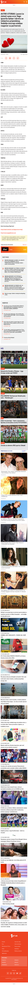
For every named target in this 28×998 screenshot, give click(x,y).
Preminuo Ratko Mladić (9, 337)
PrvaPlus (4, 960)
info (2, 418)
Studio (3, 948)
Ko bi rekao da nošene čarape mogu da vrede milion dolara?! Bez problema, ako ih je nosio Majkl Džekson (14, 323)
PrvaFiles (17, 964)
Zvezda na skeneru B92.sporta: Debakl (13, 445)
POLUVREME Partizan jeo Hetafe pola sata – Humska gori (13, 397)
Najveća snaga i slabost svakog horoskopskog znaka (15, 294)
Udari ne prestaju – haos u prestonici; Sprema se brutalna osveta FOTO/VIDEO (14, 421)
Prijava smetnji (17, 946)
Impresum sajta (18, 941)
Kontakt (3, 941)
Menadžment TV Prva (6, 946)
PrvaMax (4, 962)
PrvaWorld (4, 964)
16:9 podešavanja (5, 951)
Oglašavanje (4, 953)
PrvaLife (16, 962)
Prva (3, 944)
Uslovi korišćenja (18, 944)
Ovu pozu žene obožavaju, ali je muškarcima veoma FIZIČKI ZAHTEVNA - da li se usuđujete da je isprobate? (14, 315)
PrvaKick (16, 960)
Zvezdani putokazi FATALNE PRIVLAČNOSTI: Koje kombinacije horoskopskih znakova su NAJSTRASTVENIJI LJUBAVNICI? (14, 307)
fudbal (2, 368)
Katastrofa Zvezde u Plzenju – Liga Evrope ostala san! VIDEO (12, 372)
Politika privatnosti (18, 951)
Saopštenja (17, 948)
